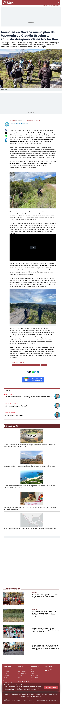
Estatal (5, 669)
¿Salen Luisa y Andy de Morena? (15, 406)
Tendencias (6, 680)
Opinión (7, 390)
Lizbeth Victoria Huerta (46, 265)
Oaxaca (44, 365)
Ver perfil (13, 125)
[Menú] (58, 2)
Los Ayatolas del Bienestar (13, 415)
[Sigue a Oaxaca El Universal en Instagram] (51, 670)
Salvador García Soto (11, 403)
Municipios (13, 120)
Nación (5, 679)
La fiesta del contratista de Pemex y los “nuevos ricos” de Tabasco (28, 397)
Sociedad (6, 673)
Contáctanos (15, 694)
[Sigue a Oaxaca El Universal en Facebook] (46, 670)
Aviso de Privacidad (31, 689)
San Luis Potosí (21, 673)
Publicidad (37, 694)
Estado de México (22, 671)
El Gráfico (34, 669)
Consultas (34, 680)
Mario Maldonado (9, 394)
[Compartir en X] (6, 133)
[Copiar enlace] (6, 141)
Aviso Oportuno (35, 677)
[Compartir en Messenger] (6, 139)
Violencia (31, 694)
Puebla (19, 677)
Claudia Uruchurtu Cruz (35, 133)
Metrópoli (6, 671)
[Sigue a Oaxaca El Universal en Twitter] (49, 670)
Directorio (7, 694)
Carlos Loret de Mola (10, 412)
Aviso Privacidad (52, 694)
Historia (23, 696)
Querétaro (20, 675)
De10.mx (33, 679)
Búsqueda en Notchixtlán (19, 365)
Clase (32, 671)
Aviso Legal (44, 694)
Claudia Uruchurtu (34, 365)
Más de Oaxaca (7, 682)
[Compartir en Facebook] (6, 130)
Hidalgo (19, 669)
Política (5, 677)
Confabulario (34, 675)
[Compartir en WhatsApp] (6, 136)
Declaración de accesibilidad (33, 696)
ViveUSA (33, 673)
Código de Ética (23, 694)
